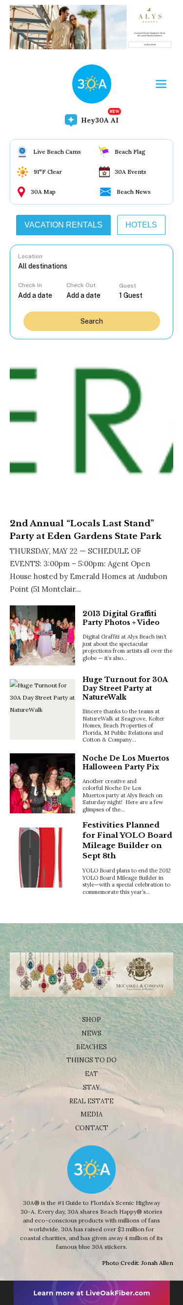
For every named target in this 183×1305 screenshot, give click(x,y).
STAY (91, 1087)
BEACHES (91, 1047)
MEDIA (91, 1114)
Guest (127, 285)
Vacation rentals (63, 225)
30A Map (43, 191)
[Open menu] (161, 84)
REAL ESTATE (91, 1101)
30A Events (130, 171)
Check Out (81, 285)
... (42, 295)
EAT (91, 1074)
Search (92, 321)
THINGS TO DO (91, 1060)
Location (30, 256)
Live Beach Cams (57, 151)
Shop (91, 1019)
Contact (91, 1128)
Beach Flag (130, 151)
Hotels (141, 225)
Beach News (134, 191)
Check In (30, 285)
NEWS (91, 1033)
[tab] (63, 225)
